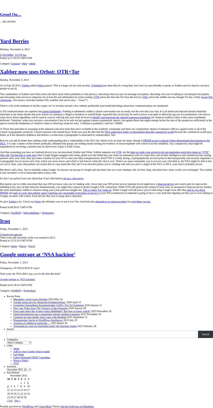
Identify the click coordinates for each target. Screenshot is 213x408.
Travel (31, 246)
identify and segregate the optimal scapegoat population (121, 117)
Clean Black (45, 406)
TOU (16, 363)
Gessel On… (10, 14)
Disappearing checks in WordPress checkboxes (38, 320)
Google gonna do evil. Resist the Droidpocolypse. (39, 302)
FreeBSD (16, 212)
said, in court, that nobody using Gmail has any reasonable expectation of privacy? (56, 193)
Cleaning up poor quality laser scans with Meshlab (39, 317)
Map (24, 63)
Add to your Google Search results (31, 351)
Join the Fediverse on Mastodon (77, 406)
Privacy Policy (21, 360)
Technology (48, 212)
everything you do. (141, 201)
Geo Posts (18, 354)
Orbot (40, 85)
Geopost (15, 63)
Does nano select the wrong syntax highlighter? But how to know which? (52, 311)
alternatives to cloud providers (111, 201)
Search (10, 329)
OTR (97, 97)
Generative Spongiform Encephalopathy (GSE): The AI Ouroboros (48, 305)
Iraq (5, 221)
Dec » (17, 400)
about (16, 348)
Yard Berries (14, 41)
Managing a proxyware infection (30, 299)
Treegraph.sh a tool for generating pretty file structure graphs (45, 326)
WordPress (27, 406)
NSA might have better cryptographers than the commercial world (139, 132)
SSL (146, 97)
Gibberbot (97, 85)
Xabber (26, 85)
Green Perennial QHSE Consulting (31, 357)
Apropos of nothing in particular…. (31, 323)
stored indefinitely (51, 111)
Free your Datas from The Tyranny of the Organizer (40, 308)
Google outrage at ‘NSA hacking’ (37, 254)
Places (22, 246)
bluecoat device (165, 184)
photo (32, 63)
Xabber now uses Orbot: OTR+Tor (39, 72)
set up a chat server (73, 178)
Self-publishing (31, 212)
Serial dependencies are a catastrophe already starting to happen (46, 314)
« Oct (9, 400)
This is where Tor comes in (97, 190)
